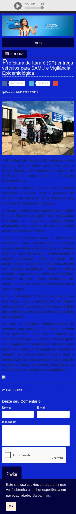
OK (11, 506)
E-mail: (41, 407)
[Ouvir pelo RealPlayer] (62, 6)
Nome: (6, 407)
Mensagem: (10, 421)
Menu (38, 43)
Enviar (11, 474)
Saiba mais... (43, 495)
